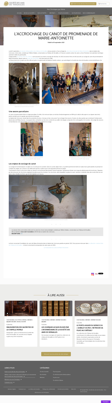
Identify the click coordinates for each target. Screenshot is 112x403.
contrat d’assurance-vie (15, 62)
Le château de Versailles (34, 389)
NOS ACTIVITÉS (42, 13)
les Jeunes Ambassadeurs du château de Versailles (33, 51)
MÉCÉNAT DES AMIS (11, 321)
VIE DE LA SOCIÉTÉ (29, 13)
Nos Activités (43, 374)
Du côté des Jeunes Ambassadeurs (62, 374)
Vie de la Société (44, 371)
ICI (21, 233)
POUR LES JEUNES (63, 13)
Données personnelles (63, 389)
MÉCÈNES (44, 321)
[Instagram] (92, 274)
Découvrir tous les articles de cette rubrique (56, 354)
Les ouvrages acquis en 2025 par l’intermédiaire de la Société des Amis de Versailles (56, 329)
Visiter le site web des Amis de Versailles (84, 3)
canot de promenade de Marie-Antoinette (77, 51)
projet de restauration (33, 58)
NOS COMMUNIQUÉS (89, 13)
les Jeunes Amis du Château (24, 56)
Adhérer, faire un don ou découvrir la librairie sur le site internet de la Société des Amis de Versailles (20, 375)
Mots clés (73, 389)
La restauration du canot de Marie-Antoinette (56, 247)
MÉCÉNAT (52, 13)
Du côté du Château (58, 380)
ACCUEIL (19, 13)
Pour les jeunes (57, 371)
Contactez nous (22, 389)
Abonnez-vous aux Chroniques (12, 379)
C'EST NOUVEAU (10, 319)
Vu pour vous (56, 377)
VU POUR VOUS (76, 13)
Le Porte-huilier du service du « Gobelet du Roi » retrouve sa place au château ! (90, 327)
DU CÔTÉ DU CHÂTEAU (21, 319)
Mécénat (42, 377)
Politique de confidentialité (49, 389)
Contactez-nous (9, 382)
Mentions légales (12, 389)
